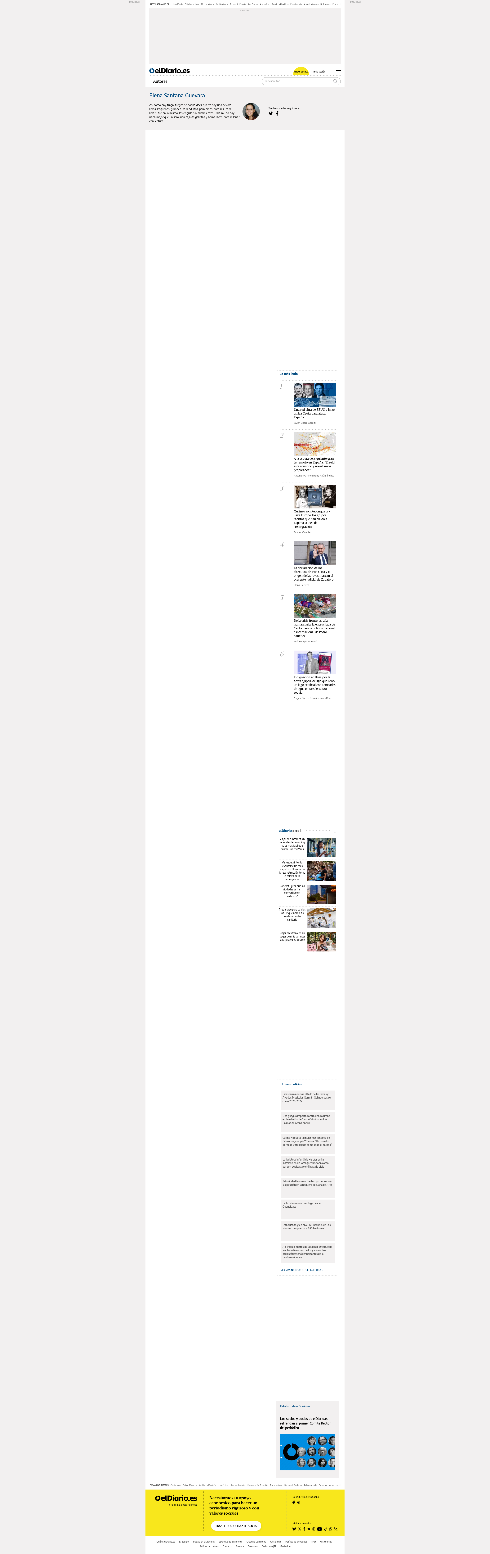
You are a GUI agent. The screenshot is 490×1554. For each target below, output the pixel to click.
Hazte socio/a (301, 72)
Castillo (202, 1485)
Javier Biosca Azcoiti (305, 422)
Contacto (227, 1546)
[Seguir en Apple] (298, 1502)
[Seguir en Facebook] (304, 1529)
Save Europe (253, 4)
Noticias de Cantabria (293, 1485)
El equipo (184, 1541)
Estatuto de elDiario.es (295, 1406)
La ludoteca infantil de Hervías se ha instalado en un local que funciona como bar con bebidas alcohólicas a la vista (306, 1163)
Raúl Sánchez (327, 475)
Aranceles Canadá (311, 4)
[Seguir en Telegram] (308, 1529)
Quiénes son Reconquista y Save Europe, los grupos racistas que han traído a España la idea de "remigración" (312, 519)
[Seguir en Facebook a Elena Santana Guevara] (277, 113)
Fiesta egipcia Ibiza (340, 4)
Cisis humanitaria (192, 4)
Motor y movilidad (336, 1485)
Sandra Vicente (302, 532)
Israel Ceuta (178, 4)
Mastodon (285, 1546)
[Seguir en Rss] (335, 1529)
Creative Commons (256, 1541)
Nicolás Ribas (325, 698)
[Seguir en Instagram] (313, 1529)
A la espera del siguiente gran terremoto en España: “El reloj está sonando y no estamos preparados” (314, 464)
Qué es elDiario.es (166, 1541)
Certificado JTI (269, 1546)
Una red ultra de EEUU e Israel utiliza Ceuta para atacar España (314, 413)
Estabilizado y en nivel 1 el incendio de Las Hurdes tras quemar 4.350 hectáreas (307, 1226)
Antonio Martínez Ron (306, 475)
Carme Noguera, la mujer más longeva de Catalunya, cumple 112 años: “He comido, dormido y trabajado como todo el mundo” (307, 1141)
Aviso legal (275, 1541)
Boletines (253, 1546)
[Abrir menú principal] (338, 70)
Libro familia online (238, 1485)
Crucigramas (176, 1485)
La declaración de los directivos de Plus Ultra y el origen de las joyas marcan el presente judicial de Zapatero (313, 573)
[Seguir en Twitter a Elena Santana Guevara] (271, 113)
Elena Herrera (301, 584)
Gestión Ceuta (222, 4)
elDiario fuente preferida (217, 1485)
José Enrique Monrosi (305, 641)
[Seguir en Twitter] (299, 1529)
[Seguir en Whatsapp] (330, 1529)
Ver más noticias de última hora (301, 1270)
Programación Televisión (257, 1485)
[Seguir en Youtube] (319, 1529)
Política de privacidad (296, 1541)
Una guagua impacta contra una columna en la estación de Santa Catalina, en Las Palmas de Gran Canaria (306, 1119)
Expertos (323, 1485)
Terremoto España (238, 4)
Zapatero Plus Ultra (280, 4)
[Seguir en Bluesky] (294, 1529)
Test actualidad (276, 1485)
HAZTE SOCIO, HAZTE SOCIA (236, 1526)
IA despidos (325, 4)
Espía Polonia (296, 4)
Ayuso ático (265, 4)
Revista (240, 1546)
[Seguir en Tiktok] (325, 1529)
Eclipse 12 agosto (190, 1485)
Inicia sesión (319, 72)
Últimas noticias (291, 1084)
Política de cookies (209, 1546)
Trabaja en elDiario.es (204, 1541)
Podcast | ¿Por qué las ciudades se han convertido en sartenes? (292, 891)
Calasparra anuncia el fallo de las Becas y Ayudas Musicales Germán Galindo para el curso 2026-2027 (307, 1097)
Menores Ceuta (207, 4)
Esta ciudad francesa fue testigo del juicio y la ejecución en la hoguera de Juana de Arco (307, 1183)
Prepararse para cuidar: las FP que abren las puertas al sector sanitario (292, 914)
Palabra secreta (310, 1485)
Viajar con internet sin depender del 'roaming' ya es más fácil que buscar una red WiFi (292, 844)
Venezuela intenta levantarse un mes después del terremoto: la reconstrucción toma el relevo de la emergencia (292, 871)
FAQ (313, 1541)
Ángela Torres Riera (305, 698)
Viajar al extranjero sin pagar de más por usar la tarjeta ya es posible (292, 936)
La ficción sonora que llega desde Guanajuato (302, 1204)
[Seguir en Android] (293, 1502)
